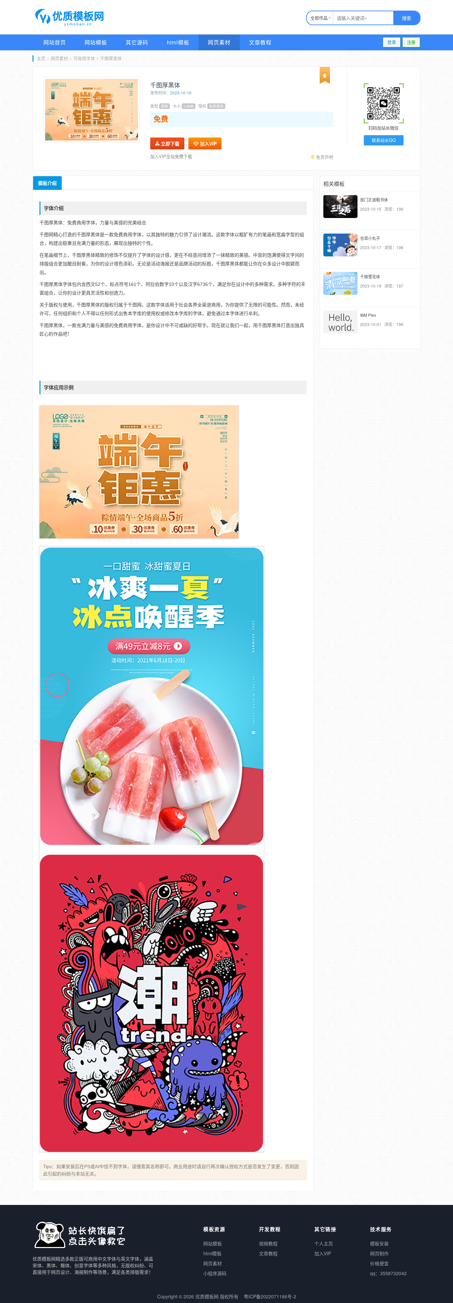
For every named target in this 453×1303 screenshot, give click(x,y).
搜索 (406, 18)
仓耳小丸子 (370, 238)
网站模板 (96, 42)
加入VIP (208, 143)
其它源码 (137, 42)
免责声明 (324, 157)
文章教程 (260, 42)
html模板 (178, 42)
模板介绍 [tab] (47, 183)
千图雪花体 (370, 276)
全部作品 (319, 18)
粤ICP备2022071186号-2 (270, 1296)
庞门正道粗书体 (374, 199)
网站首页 (54, 42)
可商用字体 (84, 58)
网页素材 (219, 42)
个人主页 (323, 1243)
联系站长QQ (384, 140)
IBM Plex (368, 315)
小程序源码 (215, 1273)
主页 (41, 58)
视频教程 (268, 1243)
